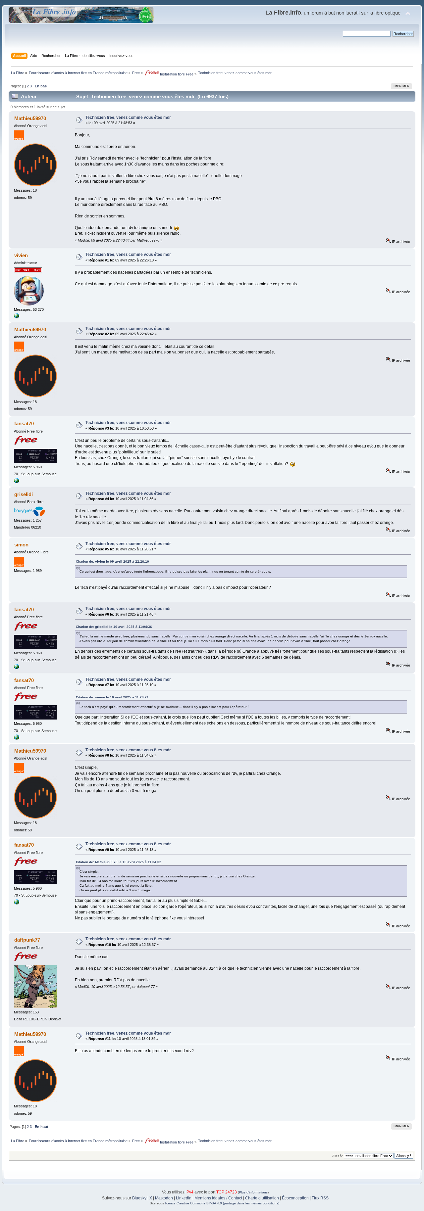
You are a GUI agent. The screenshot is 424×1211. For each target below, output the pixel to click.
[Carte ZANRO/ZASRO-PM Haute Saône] (16, 482)
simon (21, 544)
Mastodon (164, 1198)
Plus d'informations (253, 1192)
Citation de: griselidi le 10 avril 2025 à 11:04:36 (114, 627)
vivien (21, 255)
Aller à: (337, 1156)
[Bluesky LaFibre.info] (16, 317)
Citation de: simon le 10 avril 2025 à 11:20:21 (112, 697)
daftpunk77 (27, 940)
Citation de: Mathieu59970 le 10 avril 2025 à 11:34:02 (118, 862)
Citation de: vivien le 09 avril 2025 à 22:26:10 (112, 561)
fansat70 (24, 423)
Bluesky (139, 1198)
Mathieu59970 (30, 118)
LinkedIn (183, 1198)
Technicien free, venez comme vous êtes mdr (128, 117)
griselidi (23, 494)
